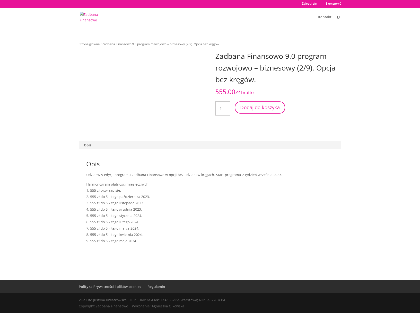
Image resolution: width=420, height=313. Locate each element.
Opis (87, 145)
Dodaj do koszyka (260, 107)
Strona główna (89, 44)
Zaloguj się (309, 4)
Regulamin (156, 286)
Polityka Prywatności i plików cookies (110, 286)
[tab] (88, 145)
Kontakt (325, 17)
